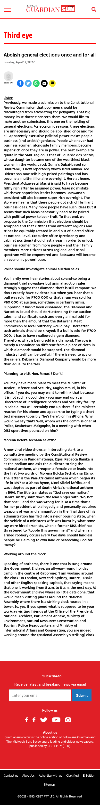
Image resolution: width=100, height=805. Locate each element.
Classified (72, 776)
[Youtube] (58, 719)
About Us (28, 776)
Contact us (11, 776)
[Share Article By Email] (44, 83)
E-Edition (89, 776)
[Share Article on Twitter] (28, 83)
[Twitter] (45, 719)
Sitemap (49, 785)
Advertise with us (50, 776)
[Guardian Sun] (50, 8)
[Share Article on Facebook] (20, 83)
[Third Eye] (8, 76)
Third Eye (8, 82)
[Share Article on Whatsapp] (36, 83)
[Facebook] (28, 719)
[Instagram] (70, 719)
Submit (82, 695)
